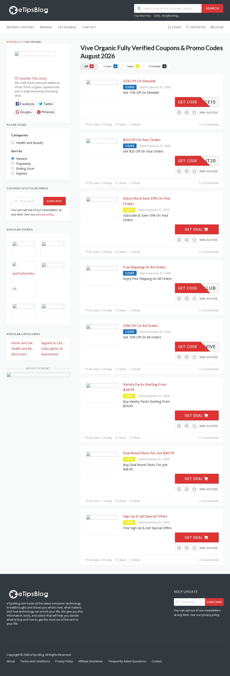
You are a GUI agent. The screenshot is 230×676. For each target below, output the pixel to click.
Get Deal (194, 229)
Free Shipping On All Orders (144, 267)
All (88, 66)
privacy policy (45, 214)
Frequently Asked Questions (127, 661)
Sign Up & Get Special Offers (145, 516)
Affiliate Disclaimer (90, 661)
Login (218, 27)
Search (212, 8)
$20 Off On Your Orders (142, 139)
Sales (132, 66)
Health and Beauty (23, 348)
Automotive (49, 354)
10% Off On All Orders (140, 325)
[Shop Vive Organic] (35, 63)
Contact (89, 27)
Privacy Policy (64, 661)
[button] (25, 104)
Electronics (19, 354)
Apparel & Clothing (53, 343)
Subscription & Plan (53, 348)
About (11, 661)
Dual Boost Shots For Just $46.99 (148, 453)
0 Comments (210, 124)
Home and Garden (23, 343)
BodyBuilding (170, 15)
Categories (67, 27)
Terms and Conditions (35, 661)
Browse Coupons (20, 27)
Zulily (157, 15)
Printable (157, 66)
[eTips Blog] (28, 10)
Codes (109, 66)
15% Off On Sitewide (139, 81)
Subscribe (54, 201)
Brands (46, 27)
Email (136, 124)
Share (122, 124)
